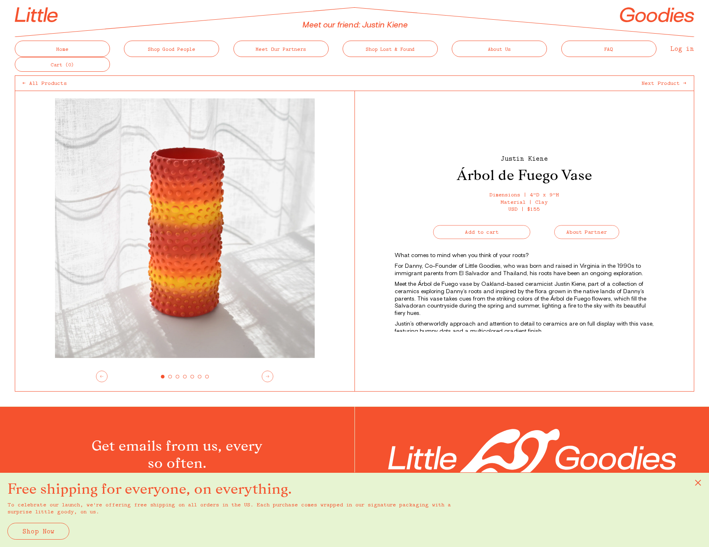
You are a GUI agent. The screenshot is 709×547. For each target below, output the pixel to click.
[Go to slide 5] (192, 376)
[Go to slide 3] (177, 376)
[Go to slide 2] (170, 376)
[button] (62, 64)
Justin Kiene (524, 158)
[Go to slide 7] (207, 376)
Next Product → (664, 83)
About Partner (587, 232)
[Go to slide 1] (163, 376)
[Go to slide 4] (185, 376)
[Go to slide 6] (199, 376)
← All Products (45, 83)
